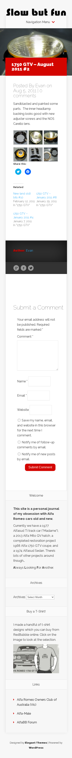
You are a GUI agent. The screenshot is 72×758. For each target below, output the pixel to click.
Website (23, 410)
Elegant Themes (36, 742)
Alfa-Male (24, 713)
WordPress (36, 747)
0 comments (27, 93)
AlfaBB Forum (27, 722)
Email (22, 395)
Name (22, 381)
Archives (19, 597)
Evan (40, 85)
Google (16, 268)
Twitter (31, 268)
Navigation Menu (38, 22)
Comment (25, 336)
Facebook (23, 268)
